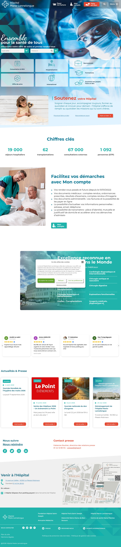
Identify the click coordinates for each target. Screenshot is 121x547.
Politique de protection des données (56, 536)
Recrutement (88, 63)
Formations (89, 73)
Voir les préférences (75, 280)
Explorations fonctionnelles (102, 294)
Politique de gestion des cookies (83, 536)
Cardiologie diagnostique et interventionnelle (102, 273)
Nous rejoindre (13, 444)
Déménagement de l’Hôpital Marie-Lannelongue (103, 408)
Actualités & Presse (14, 371)
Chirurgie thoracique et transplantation (68, 295)
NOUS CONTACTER (7, 528)
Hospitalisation (51, 70)
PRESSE (48, 528)
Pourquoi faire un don (61, 115)
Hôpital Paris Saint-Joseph (71, 513)
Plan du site (5, 534)
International (51, 84)
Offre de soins (17, 84)
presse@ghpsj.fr (74, 448)
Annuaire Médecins (45, 520)
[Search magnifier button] (52, 51)
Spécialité (5, 51)
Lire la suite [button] (16, 353)
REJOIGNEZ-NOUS (67, 528)
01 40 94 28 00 (18, 483)
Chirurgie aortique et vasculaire (99, 280)
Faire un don (93, 82)
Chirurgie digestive (98, 285)
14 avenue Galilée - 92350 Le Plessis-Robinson (22, 480)
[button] (82, 262)
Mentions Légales (61, 285)
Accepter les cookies (46, 280)
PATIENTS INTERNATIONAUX (95, 528)
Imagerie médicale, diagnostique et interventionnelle (98, 303)
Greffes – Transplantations (69, 301)
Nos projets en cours (82, 115)
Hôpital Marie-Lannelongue (101, 513)
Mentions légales (7, 537)
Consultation (17, 69)
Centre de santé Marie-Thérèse (103, 518)
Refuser (61, 280)
